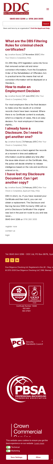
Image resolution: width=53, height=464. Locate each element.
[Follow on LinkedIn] (17, 260)
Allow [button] (38, 457)
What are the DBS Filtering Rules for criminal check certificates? (26, 45)
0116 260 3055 (36, 18)
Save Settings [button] (16, 457)
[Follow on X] (12, 260)
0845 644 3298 (17, 18)
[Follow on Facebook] (7, 260)
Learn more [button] (39, 443)
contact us (10, 231)
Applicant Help (29, 191)
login (7, 235)
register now (11, 226)
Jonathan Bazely (14, 54)
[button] (8, 447)
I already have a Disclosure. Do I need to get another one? (23, 132)
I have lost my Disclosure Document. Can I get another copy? (25, 178)
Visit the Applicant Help (40, 28)
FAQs (29, 58)
